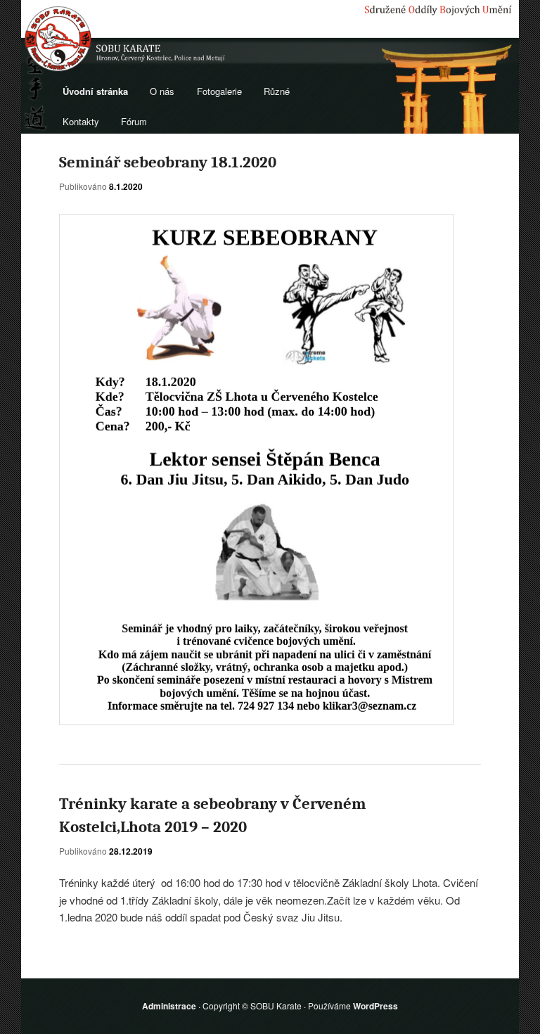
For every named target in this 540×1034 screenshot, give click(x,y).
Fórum (134, 121)
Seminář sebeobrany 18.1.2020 (167, 162)
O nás (162, 91)
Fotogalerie (219, 91)
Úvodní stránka (95, 91)
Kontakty (81, 121)
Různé (277, 91)
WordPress (375, 1006)
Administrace (169, 1006)
